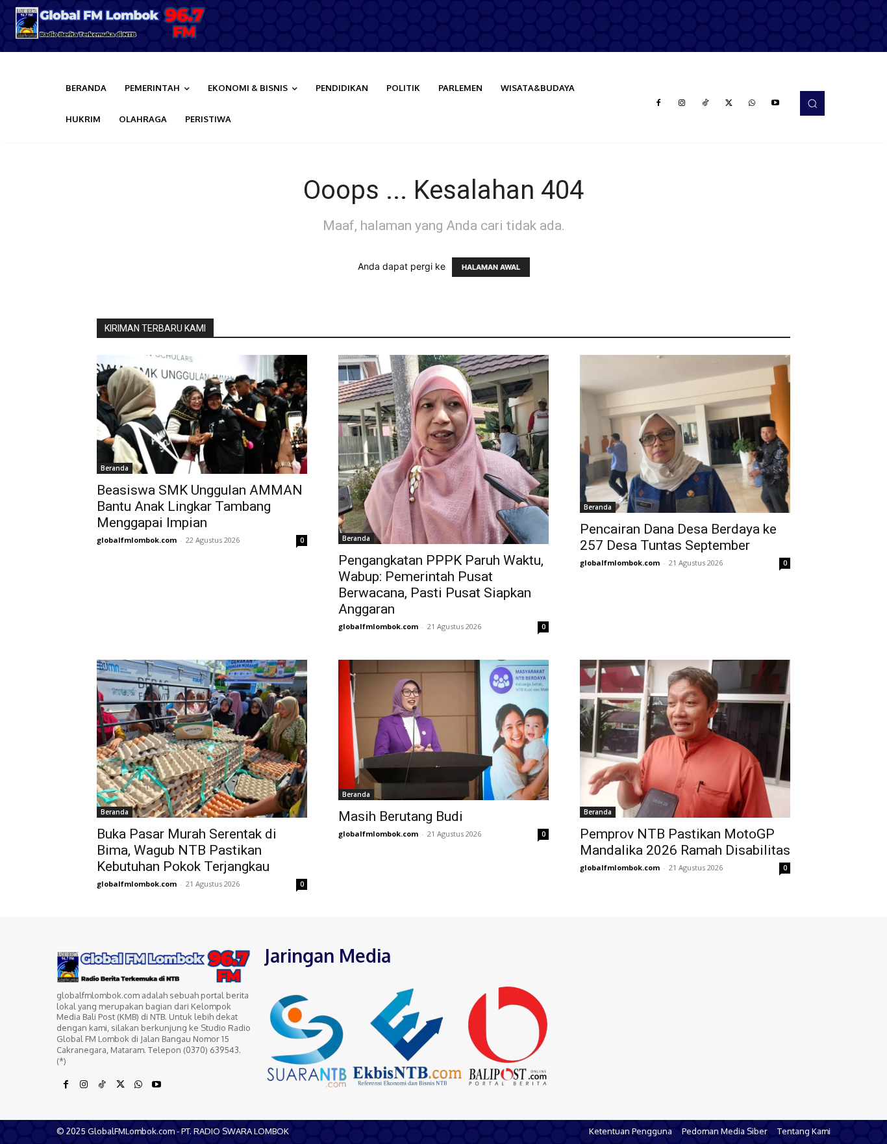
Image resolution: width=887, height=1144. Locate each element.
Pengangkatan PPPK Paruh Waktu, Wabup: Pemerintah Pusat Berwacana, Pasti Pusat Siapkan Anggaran (440, 584)
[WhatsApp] (752, 103)
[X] (728, 103)
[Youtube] (775, 103)
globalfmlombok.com (137, 540)
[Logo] (111, 22)
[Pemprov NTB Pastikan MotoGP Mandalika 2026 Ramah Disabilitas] (685, 739)
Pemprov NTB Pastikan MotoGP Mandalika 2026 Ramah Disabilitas (685, 842)
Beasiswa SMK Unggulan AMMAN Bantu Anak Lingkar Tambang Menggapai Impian (200, 506)
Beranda (115, 468)
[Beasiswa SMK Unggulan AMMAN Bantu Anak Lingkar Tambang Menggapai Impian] (202, 414)
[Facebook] (658, 103)
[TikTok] (705, 103)
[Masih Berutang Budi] (443, 730)
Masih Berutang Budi (400, 816)
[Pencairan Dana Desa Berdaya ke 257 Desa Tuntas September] (685, 434)
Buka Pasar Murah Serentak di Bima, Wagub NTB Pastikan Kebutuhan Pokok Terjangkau (187, 850)
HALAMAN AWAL (491, 267)
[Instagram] (681, 103)
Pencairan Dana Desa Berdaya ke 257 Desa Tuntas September (678, 537)
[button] (812, 103)
